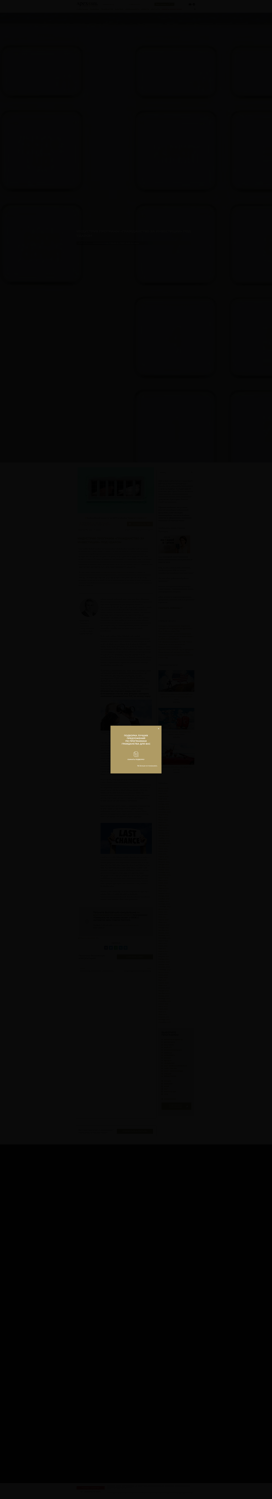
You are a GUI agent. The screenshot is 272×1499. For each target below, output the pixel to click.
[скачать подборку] (136, 754)
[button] (158, 728)
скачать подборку (136, 759)
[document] (136, 749)
